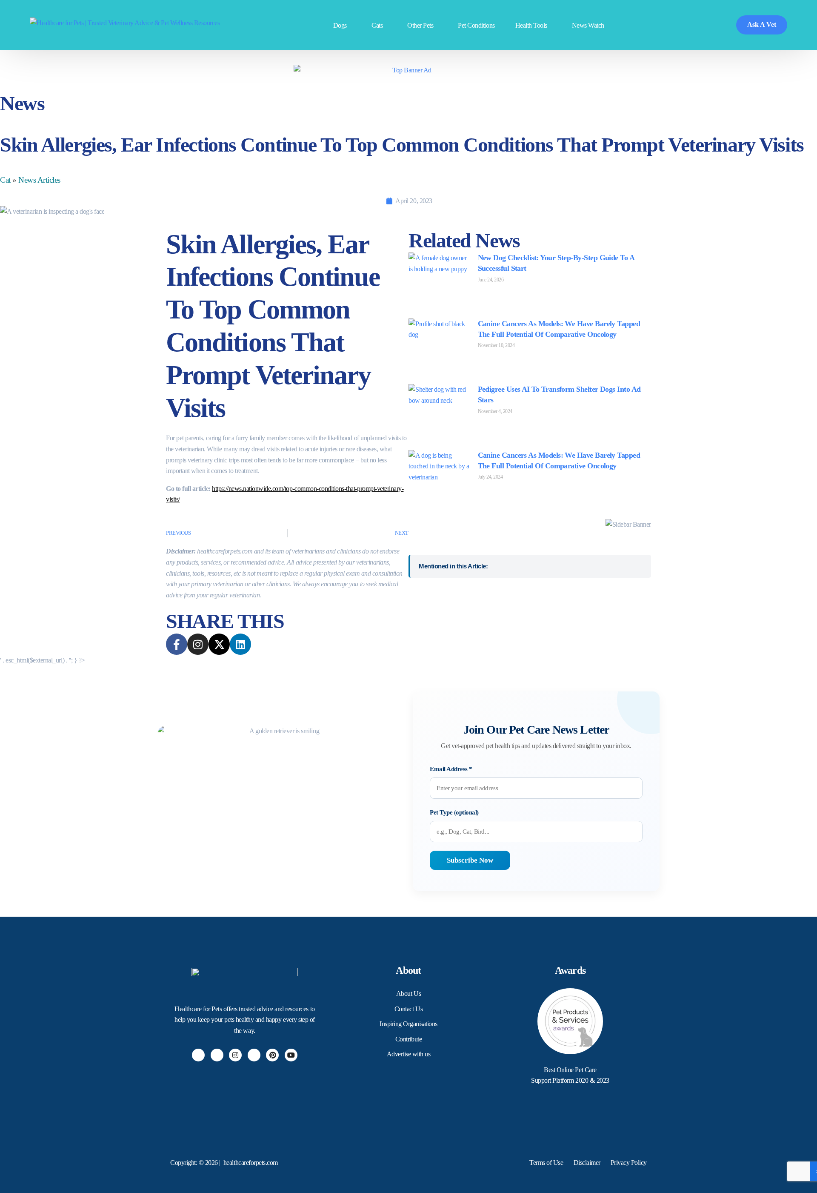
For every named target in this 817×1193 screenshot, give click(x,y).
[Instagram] (235, 1055)
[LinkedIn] (254, 1055)
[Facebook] (198, 1055)
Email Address (451, 769)
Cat (5, 179)
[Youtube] (291, 1055)
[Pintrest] (272, 1055)
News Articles (39, 179)
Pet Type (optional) (454, 812)
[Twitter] (217, 1055)
